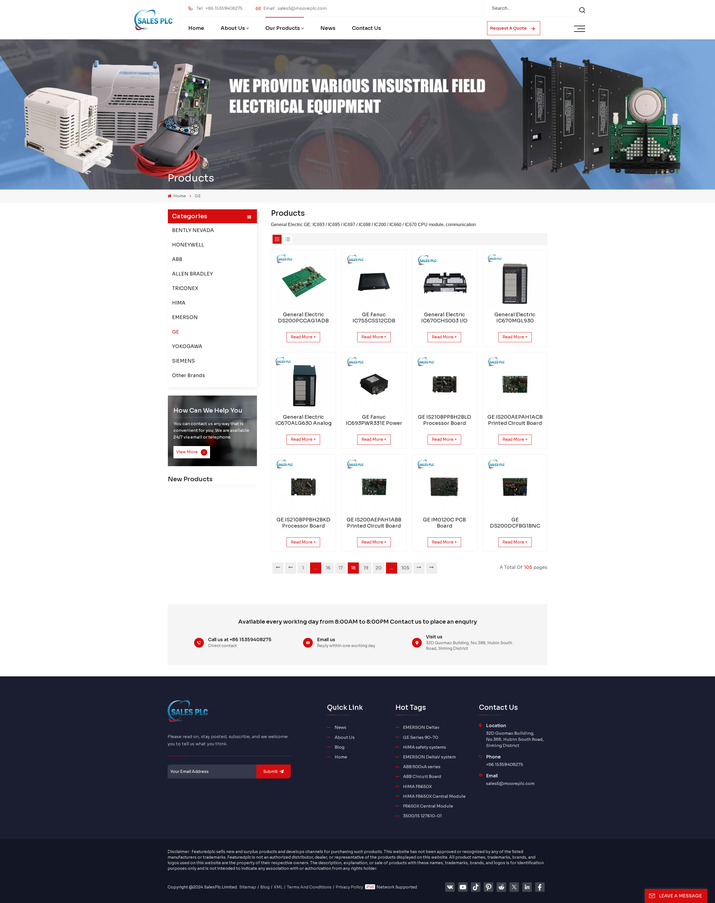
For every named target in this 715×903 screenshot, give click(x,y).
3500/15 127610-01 (422, 815)
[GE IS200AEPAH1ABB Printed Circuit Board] (374, 487)
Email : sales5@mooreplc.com (295, 8)
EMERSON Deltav (421, 727)
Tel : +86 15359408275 (219, 8)
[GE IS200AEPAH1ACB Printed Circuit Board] (515, 384)
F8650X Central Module (428, 806)
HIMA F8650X (417, 786)
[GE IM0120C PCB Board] (444, 487)
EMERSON (185, 317)
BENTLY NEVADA (193, 230)
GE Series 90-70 (420, 737)
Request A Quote (509, 28)
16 (328, 568)
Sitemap (247, 887)
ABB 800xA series (421, 766)
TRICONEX (185, 288)
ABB (177, 259)
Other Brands (188, 376)
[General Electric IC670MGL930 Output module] (515, 282)
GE (198, 195)
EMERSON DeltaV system (429, 757)
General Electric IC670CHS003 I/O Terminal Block (444, 318)
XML (278, 887)
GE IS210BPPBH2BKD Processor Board (303, 523)
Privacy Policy (349, 887)
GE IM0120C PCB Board (444, 523)
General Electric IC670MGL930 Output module (514, 318)
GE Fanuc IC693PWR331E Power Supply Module (374, 420)
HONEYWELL (188, 245)
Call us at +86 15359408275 (239, 640)
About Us (233, 28)
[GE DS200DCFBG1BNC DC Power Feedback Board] (515, 487)
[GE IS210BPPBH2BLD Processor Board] (444, 384)
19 (366, 568)
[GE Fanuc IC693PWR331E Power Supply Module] (374, 384)
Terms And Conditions (309, 887)
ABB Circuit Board (422, 776)
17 (341, 568)
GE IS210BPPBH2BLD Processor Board (444, 420)
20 (379, 568)
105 (405, 568)
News (327, 28)
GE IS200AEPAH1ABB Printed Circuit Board (374, 523)
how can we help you (207, 410)
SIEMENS (183, 361)
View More (187, 451)
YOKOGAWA (187, 346)
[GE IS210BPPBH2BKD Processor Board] (303, 487)
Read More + (303, 336)
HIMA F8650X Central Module (434, 796)
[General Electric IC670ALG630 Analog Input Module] (303, 384)
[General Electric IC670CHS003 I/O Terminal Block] (444, 282)
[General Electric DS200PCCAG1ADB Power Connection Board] (303, 282)
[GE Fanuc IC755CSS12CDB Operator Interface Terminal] (374, 282)
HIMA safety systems (424, 747)
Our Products (282, 28)
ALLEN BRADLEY (192, 274)
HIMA (178, 303)
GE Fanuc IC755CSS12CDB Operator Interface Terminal (374, 318)
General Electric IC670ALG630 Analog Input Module (303, 420)
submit (270, 771)
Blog (339, 747)
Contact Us (366, 28)
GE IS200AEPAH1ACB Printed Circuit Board (515, 420)
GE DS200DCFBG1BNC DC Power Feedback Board (515, 523)
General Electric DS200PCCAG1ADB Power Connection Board (303, 318)
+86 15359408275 (504, 764)
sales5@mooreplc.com (510, 783)
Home (196, 28)
